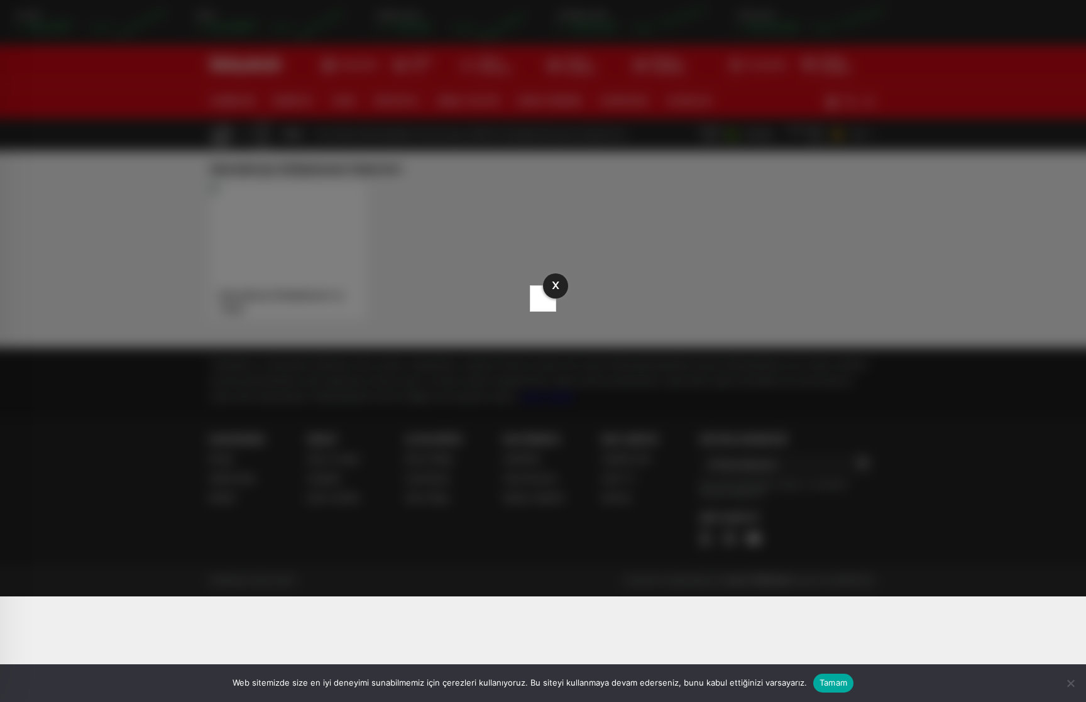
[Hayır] (1070, 683)
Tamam (833, 682)
